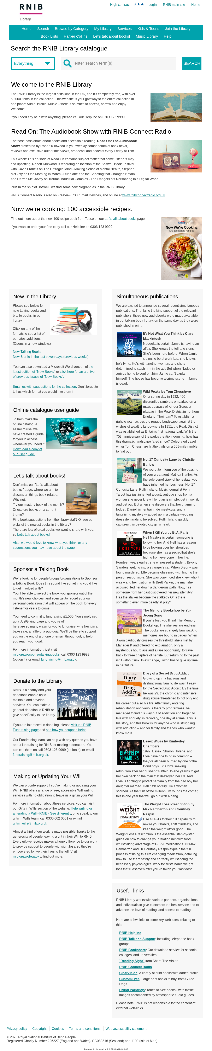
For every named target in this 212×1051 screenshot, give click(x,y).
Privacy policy (17, 1028)
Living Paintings (132, 990)
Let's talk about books (120, 218)
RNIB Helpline (130, 933)
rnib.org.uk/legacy (26, 856)
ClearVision (128, 973)
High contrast (120, 4)
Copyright (39, 1028)
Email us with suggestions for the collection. (45, 386)
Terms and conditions (84, 1028)
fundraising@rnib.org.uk (58, 659)
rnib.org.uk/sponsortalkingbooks (36, 654)
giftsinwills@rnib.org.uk (30, 823)
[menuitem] (26, 28)
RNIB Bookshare (132, 950)
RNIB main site (174, 4)
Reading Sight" (132, 961)
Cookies (58, 1028)
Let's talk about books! (33, 534)
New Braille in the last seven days (38, 356)
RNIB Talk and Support (137, 939)
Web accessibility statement (126, 1028)
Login (152, 4)
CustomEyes (129, 979)
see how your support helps (66, 730)
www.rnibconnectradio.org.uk (143, 195)
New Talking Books (27, 351)
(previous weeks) (75, 356)
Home (195, 4)
